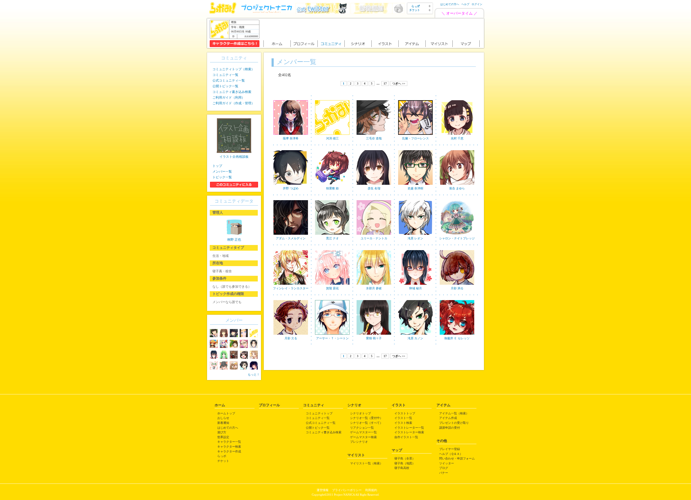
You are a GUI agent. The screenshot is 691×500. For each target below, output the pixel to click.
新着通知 (223, 422)
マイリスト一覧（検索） (366, 463)
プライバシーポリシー (347, 490)
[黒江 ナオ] (332, 235)
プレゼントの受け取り (454, 422)
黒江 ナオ (332, 238)
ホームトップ (226, 413)
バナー (443, 472)
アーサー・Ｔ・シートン (332, 338)
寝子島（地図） (404, 463)
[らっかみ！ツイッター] (323, 13)
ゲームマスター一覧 (363, 432)
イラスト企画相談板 (234, 157)
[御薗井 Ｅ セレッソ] (457, 335)
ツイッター (446, 463)
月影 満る (457, 288)
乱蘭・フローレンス (415, 138)
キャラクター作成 (229, 451)
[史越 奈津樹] (415, 185)
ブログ (443, 467)
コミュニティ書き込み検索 (231, 92)
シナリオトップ (360, 413)
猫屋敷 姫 (332, 188)
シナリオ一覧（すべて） (366, 422)
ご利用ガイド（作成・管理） (233, 103)
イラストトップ (404, 413)
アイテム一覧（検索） (454, 413)
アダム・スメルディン (291, 238)
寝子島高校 (401, 467)
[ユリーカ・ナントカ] (374, 235)
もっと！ (254, 374)
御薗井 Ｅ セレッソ (457, 338)
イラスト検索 (403, 422)
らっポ (221, 456)
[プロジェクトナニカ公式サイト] (267, 13)
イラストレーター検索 (409, 432)
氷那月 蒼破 (374, 288)
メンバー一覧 (222, 171)
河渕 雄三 (332, 138)
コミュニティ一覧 (225, 75)
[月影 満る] (457, 285)
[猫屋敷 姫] (332, 185)
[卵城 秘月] (415, 285)
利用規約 (371, 490)
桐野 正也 (234, 239)
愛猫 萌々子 (374, 338)
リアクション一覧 (362, 427)
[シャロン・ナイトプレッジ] (457, 235)
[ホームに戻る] (222, 13)
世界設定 (223, 437)
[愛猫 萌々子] (374, 335)
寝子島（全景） (404, 458)
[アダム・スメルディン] (290, 235)
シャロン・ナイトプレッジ (457, 238)
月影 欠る (290, 338)
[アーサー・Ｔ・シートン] (332, 335)
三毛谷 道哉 (374, 138)
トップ (217, 166)
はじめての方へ (449, 4)
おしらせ (223, 418)
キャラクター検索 (229, 446)
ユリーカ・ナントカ (374, 238)
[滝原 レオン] (415, 235)
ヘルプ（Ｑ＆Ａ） (451, 453)
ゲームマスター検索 (363, 437)
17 (385, 83)
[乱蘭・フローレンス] (415, 135)
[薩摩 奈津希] (290, 135)
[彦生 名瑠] (374, 185)
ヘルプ (465, 4)
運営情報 (322, 490)
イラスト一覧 (403, 418)
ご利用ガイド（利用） (228, 97)
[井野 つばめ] (290, 185)
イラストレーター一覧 (409, 427)
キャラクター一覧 (229, 441)
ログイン (477, 4)
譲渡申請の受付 (449, 427)
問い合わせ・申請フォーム (457, 458)
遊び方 (221, 432)
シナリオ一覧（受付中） (366, 418)
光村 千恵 (457, 138)
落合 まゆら (457, 188)
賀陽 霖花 (332, 288)
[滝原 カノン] (415, 335)
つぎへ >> (398, 83)
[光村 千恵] (457, 135)
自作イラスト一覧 (406, 437)
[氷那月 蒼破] (374, 285)
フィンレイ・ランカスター (291, 288)
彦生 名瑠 (374, 188)
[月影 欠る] (290, 335)
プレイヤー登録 (449, 449)
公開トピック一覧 (225, 86)
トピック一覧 (222, 177)
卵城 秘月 (415, 288)
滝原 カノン (415, 338)
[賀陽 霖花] (332, 285)
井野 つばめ (291, 188)
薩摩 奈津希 (291, 138)
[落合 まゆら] (457, 185)
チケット (223, 460)
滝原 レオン (415, 238)
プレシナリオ (359, 441)
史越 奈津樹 (415, 188)
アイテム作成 (448, 418)
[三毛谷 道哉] (374, 135)
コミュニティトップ (319, 413)
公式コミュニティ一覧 (228, 80)
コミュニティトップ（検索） (233, 69)
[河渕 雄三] (332, 135)
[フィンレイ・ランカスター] (290, 285)
